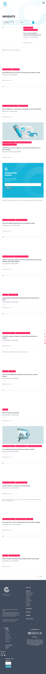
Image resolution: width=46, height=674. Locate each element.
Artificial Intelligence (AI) (9, 142)
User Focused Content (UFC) (30, 29)
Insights (28, 612)
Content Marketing (28, 598)
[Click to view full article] (12, 36)
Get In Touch (29, 618)
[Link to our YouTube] (4, 655)
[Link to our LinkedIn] (2, 655)
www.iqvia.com (37, 644)
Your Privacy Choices (11, 619)
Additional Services (28, 605)
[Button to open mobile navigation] (43, 3)
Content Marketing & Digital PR (10, 105)
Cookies (16, 619)
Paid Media (28, 595)
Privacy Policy (4, 619)
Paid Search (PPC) (13, 294)
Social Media (29, 600)
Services (28, 591)
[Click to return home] (5, 4)
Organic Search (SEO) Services (29, 593)
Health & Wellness (28, 27)
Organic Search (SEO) (22, 220)
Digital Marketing (23, 105)
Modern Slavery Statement (7, 621)
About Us (28, 587)
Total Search (16, 69)
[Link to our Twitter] (45, 334)
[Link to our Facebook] (45, 331)
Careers (28, 615)
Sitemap (14, 621)
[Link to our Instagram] (45, 337)
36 (41, 576)
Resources (29, 608)
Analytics (5, 294)
